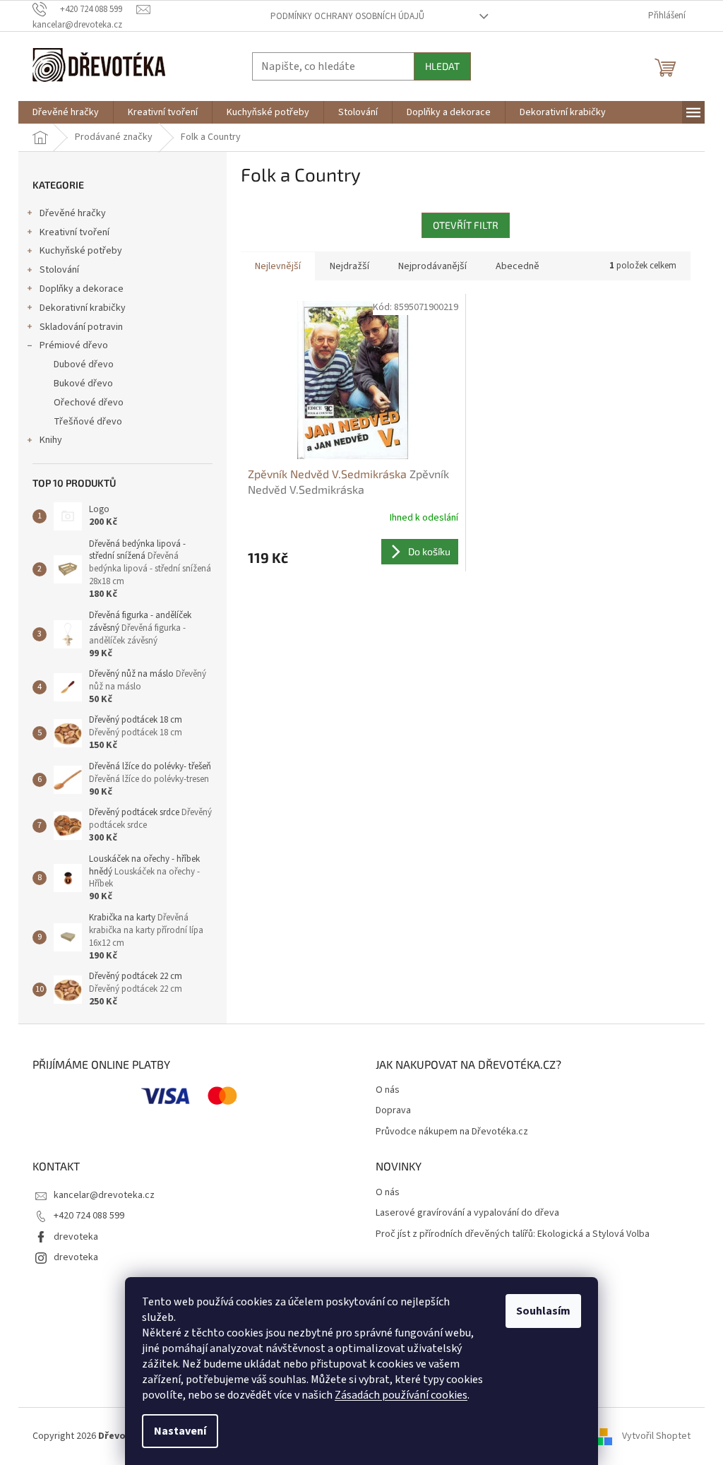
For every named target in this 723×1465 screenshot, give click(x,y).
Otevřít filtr (465, 225)
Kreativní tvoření (74, 232)
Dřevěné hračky (73, 213)
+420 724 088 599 (89, 1216)
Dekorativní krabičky (83, 308)
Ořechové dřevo (89, 403)
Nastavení (180, 1431)
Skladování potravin (81, 327)
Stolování (59, 270)
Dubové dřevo (84, 364)
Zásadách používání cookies (401, 1395)
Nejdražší (349, 266)
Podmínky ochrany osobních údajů (347, 16)
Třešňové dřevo (88, 422)
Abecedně (517, 266)
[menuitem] (65, 112)
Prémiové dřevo (74, 345)
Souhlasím (543, 1311)
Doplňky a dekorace (82, 289)
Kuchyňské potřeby (81, 251)
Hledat (442, 66)
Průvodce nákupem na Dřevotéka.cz (452, 1132)
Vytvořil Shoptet (656, 1436)
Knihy (51, 440)
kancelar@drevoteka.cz (104, 1195)
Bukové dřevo (83, 383)
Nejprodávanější (432, 266)
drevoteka (76, 1237)
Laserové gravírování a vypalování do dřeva (467, 1213)
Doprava (393, 1110)
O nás (388, 1090)
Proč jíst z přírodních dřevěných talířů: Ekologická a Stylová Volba (513, 1234)
